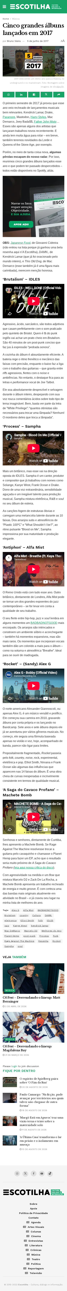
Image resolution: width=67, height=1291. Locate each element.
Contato (33, 1217)
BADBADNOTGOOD (44, 622)
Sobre (33, 1203)
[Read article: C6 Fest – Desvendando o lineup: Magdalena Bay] (33, 1027)
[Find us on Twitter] (25, 1174)
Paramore (9, 117)
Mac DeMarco (12, 931)
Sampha (9, 946)
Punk (55, 936)
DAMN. (48, 915)
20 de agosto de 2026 (34, 1087)
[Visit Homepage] (36, 6)
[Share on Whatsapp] (8, 94)
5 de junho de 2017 (38, 41)
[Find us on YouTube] (42, 1173)
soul (20, 946)
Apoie (33, 1208)
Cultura (36, 915)
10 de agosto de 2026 (34, 1149)
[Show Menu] (4, 6)
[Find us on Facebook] (33, 1173)
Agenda (36, 1222)
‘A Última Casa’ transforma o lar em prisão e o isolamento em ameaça (41, 1141)
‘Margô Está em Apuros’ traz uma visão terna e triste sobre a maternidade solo (41, 1121)
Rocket (57, 941)
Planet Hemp (11, 936)
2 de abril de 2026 (15, 1006)
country (24, 915)
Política (36, 1263)
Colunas (36, 1231)
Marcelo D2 (31, 931)
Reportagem (36, 1268)
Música (15, 19)
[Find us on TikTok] (50, 1174)
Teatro (36, 1259)
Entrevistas (36, 1240)
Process (44, 936)
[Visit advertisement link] (33, 206)
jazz (6, 925)
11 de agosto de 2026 (33, 1129)
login (14, 1066)
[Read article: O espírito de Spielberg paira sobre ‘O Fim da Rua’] (10, 1082)
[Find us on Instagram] (17, 1173)
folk (40, 920)
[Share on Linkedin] (21, 94)
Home (6, 19)
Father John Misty (45, 121)
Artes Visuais (36, 1227)
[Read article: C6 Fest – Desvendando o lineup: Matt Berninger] (33, 978)
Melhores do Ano (52, 931)
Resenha (43, 941)
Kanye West (20, 925)
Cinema (36, 1236)
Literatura (35, 1245)
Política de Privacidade (33, 1213)
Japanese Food (20, 242)
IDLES (50, 920)
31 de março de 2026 (16, 1055)
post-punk (29, 936)
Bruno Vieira (14, 41)
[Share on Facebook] (34, 94)
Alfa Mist (28, 910)
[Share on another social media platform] (58, 94)
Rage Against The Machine (19, 941)
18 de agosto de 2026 (34, 1110)
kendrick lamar (39, 925)
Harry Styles (38, 117)
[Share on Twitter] (46, 94)
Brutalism (10, 915)
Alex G (15, 910)
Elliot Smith (27, 920)
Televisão (36, 1273)
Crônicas (35, 1250)
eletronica (10, 920)
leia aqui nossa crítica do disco (33, 867)
